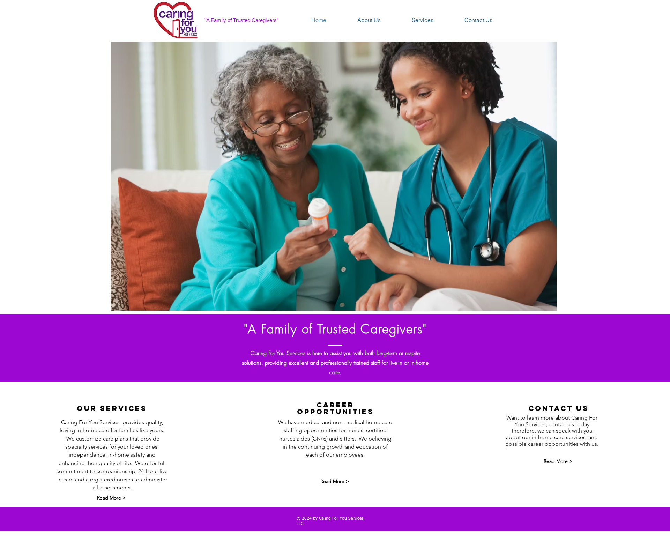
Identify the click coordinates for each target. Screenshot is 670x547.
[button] (334, 176)
